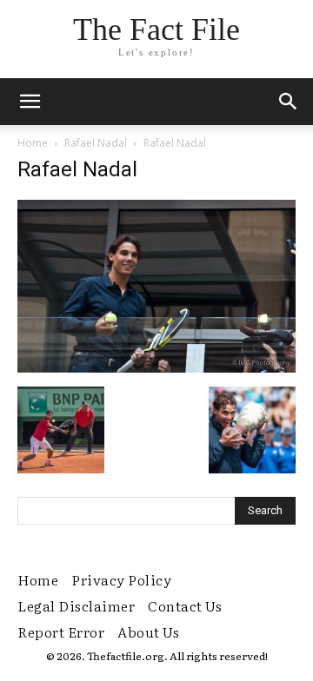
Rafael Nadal (95, 143)
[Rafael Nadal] (156, 368)
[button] (288, 101)
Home (32, 143)
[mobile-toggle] (29, 101)
